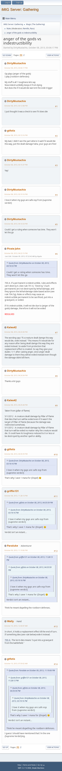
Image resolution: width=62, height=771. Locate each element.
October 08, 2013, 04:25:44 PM (16, 405)
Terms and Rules (29, 765)
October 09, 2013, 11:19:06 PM (16, 550)
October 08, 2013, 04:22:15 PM (16, 253)
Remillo (26, 28)
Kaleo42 (12, 327)
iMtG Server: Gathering (20, 9)
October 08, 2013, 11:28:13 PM (16, 496)
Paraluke (12, 545)
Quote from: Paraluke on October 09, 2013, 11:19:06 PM (32, 670)
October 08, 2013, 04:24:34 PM (16, 375)
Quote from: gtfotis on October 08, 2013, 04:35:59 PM (31, 502)
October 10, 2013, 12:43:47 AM (16, 626)
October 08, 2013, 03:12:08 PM (16, 106)
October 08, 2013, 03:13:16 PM (16, 135)
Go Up (5, 747)
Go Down (7, 55)
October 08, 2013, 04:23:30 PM (16, 332)
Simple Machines (38, 768)
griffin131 (13, 491)
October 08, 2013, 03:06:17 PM (16, 68)
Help (19, 765)
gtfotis (11, 130)
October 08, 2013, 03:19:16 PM (16, 194)
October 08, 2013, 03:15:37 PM (16, 165)
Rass (32, 28)
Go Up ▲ (41, 765)
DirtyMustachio (16, 63)
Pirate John (13, 248)
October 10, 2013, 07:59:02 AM (16, 663)
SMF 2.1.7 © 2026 (24, 768)
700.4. (8, 640)
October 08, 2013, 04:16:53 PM (16, 224)
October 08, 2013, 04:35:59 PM (16, 454)
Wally (10, 621)
